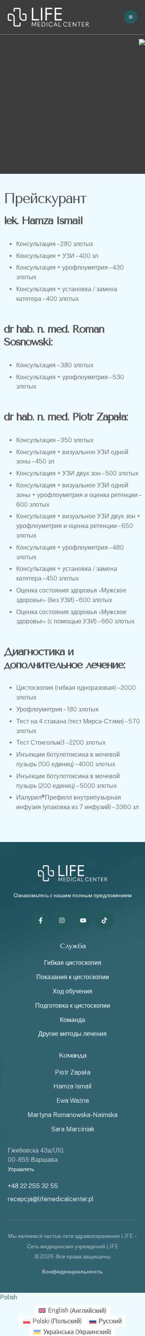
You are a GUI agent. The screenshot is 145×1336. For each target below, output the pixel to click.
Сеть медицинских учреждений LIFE (72, 1246)
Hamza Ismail (72, 1086)
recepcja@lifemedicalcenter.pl (51, 1199)
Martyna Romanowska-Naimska (72, 1115)
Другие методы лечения (72, 1033)
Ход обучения (72, 991)
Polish (8, 1297)
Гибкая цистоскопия (72, 962)
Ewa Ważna (72, 1100)
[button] (123, 1303)
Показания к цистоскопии (72, 977)
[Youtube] (83, 920)
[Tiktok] (104, 920)
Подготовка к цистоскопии (72, 1005)
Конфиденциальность (72, 1271)
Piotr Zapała (72, 1072)
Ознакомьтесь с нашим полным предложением (73, 895)
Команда (72, 1020)
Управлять (21, 1169)
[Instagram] (62, 920)
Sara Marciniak (72, 1129)
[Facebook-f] (40, 920)
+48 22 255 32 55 (33, 1186)
